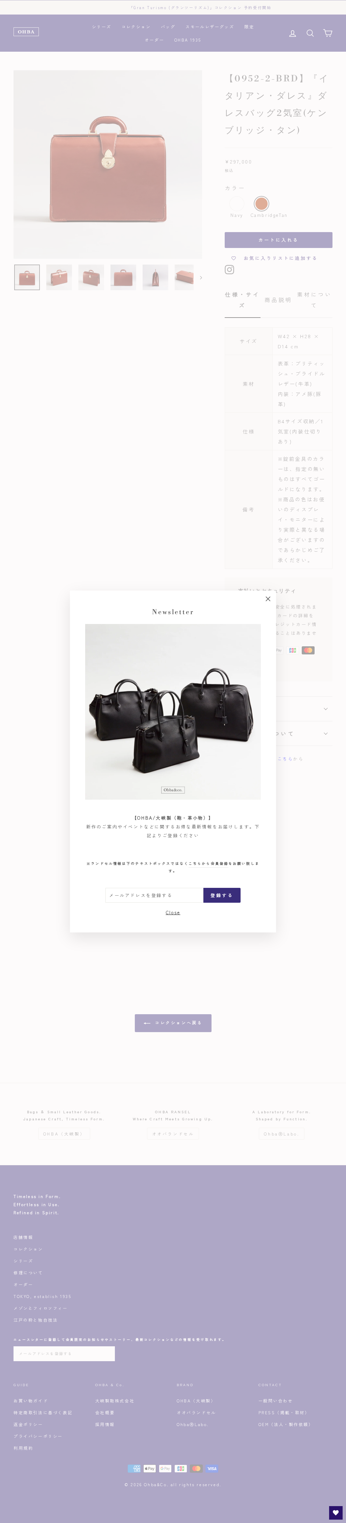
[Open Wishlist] (336, 1513)
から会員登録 (208, 863)
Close (173, 912)
